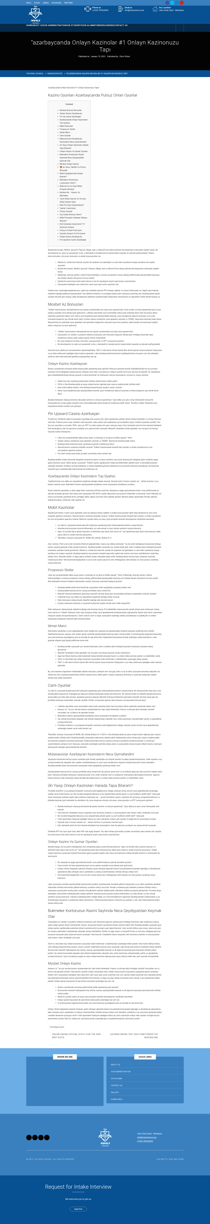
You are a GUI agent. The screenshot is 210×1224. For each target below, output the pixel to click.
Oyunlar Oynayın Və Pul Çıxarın (72, 233)
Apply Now (78, 1209)
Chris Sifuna (125, 56)
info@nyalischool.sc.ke (134, 10)
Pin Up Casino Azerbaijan (70, 116)
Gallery (46, 3)
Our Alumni (88, 25)
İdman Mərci (65, 132)
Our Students (74, 25)
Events (37, 3)
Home (29, 25)
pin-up (93, 356)
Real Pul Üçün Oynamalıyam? (72, 205)
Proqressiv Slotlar (67, 129)
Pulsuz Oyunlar (66, 211)
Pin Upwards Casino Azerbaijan (73, 240)
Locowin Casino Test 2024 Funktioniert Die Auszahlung (134, 1036)
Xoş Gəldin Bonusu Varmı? (71, 214)
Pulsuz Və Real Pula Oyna (71, 230)
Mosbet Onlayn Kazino (69, 164)
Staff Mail (68, 3)
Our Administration (54, 25)
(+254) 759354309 (100, 10)
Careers (109, 25)
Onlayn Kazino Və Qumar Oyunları (74, 151)
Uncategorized (57, 1027)
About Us (37, 25)
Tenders (100, 25)
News (28, 3)
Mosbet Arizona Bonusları (71, 110)
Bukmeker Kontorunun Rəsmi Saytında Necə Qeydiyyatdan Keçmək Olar (72, 157)
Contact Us (121, 25)
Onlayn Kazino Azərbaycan (71, 113)
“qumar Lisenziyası (68, 208)
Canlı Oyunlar (65, 135)
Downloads (56, 3)
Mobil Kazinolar (66, 126)
